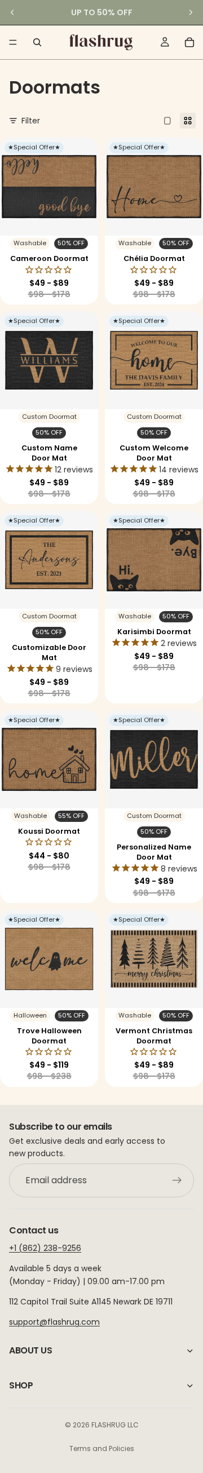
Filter (30, 120)
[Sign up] (177, 1180)
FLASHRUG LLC (115, 1425)
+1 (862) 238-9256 (45, 1248)
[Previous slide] (12, 12)
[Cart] (189, 42)
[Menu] (13, 42)
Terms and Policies (101, 1448)
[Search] (37, 42)
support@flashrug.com (54, 1322)
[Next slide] (190, 12)
